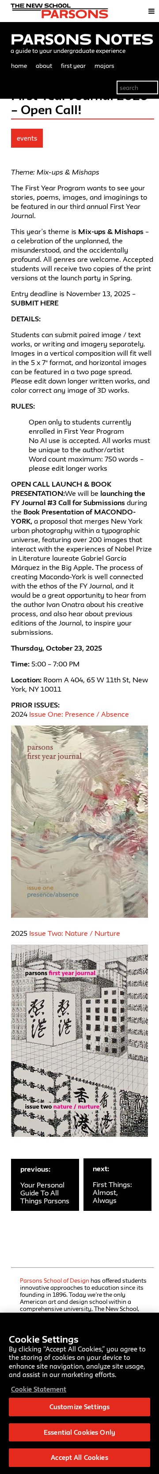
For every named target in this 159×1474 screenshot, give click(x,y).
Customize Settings (79, 1407)
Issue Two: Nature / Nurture (74, 933)
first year (73, 65)
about (44, 65)
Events (27, 138)
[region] (79, 1393)
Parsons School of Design (54, 1280)
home (19, 65)
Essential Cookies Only (79, 1432)
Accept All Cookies (79, 1457)
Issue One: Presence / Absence (79, 714)
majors (104, 65)
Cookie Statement (38, 1389)
